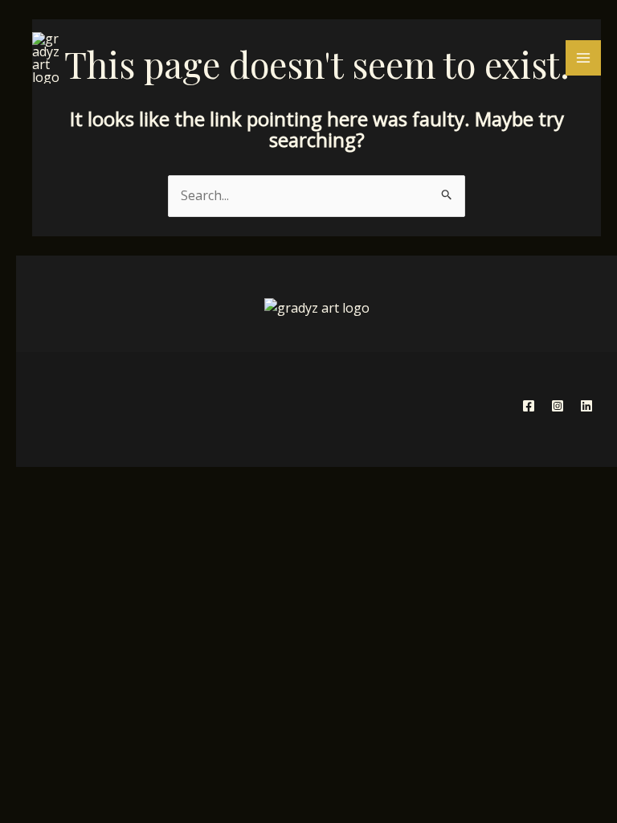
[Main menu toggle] (583, 58)
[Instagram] (557, 405)
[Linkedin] (586, 405)
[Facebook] (528, 405)
